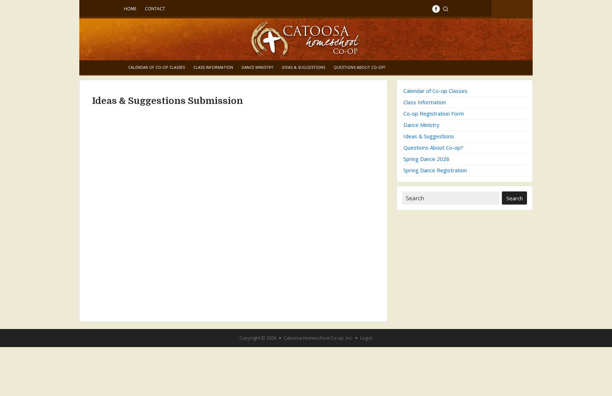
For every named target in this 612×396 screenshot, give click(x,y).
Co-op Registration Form (433, 113)
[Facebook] (436, 9)
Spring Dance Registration (435, 170)
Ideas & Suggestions (303, 67)
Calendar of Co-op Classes (156, 67)
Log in (366, 338)
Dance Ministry (257, 67)
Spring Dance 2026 (426, 158)
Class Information (213, 67)
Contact (155, 9)
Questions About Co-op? (359, 67)
